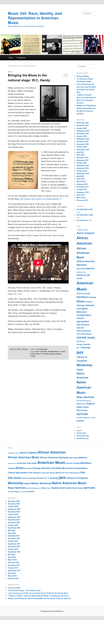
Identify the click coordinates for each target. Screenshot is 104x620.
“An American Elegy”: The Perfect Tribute (24, 590)
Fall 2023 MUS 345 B (85, 209)
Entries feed (81, 433)
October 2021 (82, 163)
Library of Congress (77, 477)
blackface (82, 297)
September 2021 (83, 165)
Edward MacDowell (84, 331)
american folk (81, 272)
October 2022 (82, 147)
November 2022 (83, 144)
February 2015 (82, 200)
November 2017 (83, 187)
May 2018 (80, 176)
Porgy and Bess (83, 76)
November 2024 (83, 125)
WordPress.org (82, 438)
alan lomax (81, 268)
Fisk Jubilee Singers (84, 334)
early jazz (80, 327)
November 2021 (83, 160)
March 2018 (81, 181)
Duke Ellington (83, 324)
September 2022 (83, 149)
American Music (51, 462)
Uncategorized (42, 349)
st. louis (62, 351)
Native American (41, 483)
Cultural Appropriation (18, 472)
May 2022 (80, 152)
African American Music (83, 252)
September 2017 (83, 192)
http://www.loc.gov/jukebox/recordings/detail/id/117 (41, 198)
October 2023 (82, 136)
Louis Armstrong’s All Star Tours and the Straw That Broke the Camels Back (38, 593)
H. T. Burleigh (83, 347)
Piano (84, 404)
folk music (88, 337)
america (90, 268)
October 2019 (82, 171)
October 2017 (82, 189)
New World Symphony (84, 401)
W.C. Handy (45, 354)
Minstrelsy (84, 365)
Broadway (88, 302)
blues (37, 351)
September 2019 (83, 173)
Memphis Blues (53, 351)
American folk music (27, 463)
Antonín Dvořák (83, 293)
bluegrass (92, 297)
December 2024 (83, 123)
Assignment (21, 57)
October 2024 (82, 128)
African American (52, 452)
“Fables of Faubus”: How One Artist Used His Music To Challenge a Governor (38, 595)
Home (11, 57)
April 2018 (80, 179)
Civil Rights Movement (61, 468)
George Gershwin (83, 344)
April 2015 (80, 195)
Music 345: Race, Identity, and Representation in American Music (35, 17)
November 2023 (83, 133)
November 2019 (83, 168)
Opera (79, 403)
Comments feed (83, 435)
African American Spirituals (54, 457)
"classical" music (82, 230)
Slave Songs (82, 410)
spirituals (82, 414)
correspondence (84, 315)
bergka (25, 349)
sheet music (83, 406)
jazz (80, 352)
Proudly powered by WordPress (52, 611)
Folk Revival (81, 341)
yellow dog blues (56, 354)
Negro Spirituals (85, 397)
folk (79, 337)
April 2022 (80, 155)
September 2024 (83, 131)
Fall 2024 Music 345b (85, 215)
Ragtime (91, 403)
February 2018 (82, 184)
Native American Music (84, 387)
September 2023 (83, 139)
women (80, 420)
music (80, 369)
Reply (32, 356)
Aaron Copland (85, 233)
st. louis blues (35, 354)
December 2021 (83, 157)
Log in (79, 430)
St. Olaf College (82, 417)
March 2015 (81, 197)
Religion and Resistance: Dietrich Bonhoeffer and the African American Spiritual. (39, 598)
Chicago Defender (85, 305)
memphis (43, 351)
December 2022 (83, 141)
